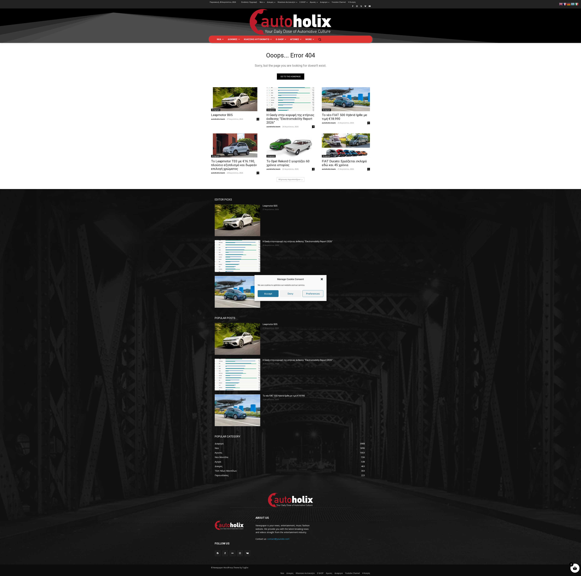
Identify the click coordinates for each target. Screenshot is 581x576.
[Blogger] (218, 553)
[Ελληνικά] (573, 4)
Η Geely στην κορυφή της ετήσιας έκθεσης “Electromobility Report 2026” (290, 118)
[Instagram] (357, 6)
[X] (361, 6)
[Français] (565, 4)
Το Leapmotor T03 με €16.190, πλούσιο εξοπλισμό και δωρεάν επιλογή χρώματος (234, 165)
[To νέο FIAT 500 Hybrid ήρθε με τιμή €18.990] (346, 99)
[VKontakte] (247, 553)
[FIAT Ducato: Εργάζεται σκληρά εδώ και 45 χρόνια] (346, 145)
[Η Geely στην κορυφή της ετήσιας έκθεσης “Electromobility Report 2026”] (290, 99)
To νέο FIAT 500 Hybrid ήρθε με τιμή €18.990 (284, 396)
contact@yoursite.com (278, 538)
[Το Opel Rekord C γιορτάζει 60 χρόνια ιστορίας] (290, 145)
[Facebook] (353, 6)
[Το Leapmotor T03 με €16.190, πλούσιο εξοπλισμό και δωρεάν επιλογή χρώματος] (235, 145)
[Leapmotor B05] (235, 99)
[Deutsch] (569, 4)
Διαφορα (215, 110)
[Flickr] (232, 553)
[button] (321, 279)
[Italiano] (577, 4)
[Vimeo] (365, 6)
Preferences (313, 293)
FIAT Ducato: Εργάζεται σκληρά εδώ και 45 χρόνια (344, 163)
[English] (561, 4)
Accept (268, 293)
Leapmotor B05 (222, 115)
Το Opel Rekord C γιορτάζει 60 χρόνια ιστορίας (288, 163)
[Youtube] (369, 6)
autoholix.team (218, 119)
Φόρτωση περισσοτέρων (289, 179)
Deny (290, 293)
